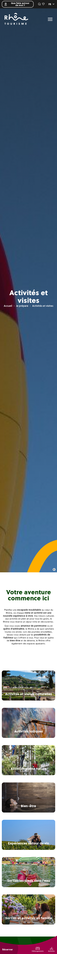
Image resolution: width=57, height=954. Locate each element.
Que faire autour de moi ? (20, 4)
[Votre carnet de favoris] (43, 4)
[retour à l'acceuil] (16, 19)
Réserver (7, 949)
